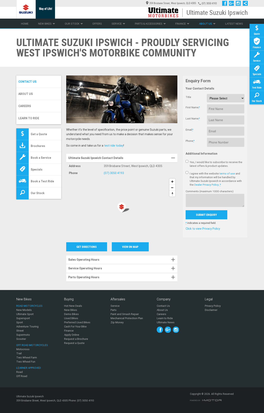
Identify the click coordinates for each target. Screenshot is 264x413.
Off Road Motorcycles (32, 345)
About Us (205, 23)
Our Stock (72, 23)
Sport (19, 322)
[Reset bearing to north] (172, 194)
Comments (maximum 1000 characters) (209, 191)
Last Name (193, 118)
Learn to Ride (28, 118)
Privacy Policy (213, 306)
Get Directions (87, 246)
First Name (193, 107)
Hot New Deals (73, 306)
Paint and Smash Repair (125, 314)
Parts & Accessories (148, 23)
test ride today (113, 145)
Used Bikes (71, 318)
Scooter (21, 339)
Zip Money (117, 322)
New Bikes (45, 23)
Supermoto (23, 335)
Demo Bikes (71, 314)
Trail (19, 353)
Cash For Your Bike (75, 326)
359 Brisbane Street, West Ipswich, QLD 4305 (172, 3)
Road (19, 372)
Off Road (21, 376)
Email (189, 129)
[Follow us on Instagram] (239, 3)
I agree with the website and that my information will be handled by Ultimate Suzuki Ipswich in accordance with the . (216, 179)
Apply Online (71, 335)
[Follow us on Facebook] (225, 3)
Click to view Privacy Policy (203, 228)
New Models (24, 310)
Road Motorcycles (29, 306)
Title (188, 97)
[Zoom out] (172, 188)
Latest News (234, 23)
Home (24, 23)
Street (20, 330)
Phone (190, 141)
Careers (24, 106)
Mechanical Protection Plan (127, 318)
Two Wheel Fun (25, 361)
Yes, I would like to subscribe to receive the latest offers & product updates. (216, 164)
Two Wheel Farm (26, 357)
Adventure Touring (27, 326)
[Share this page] (244, 3)
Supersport (23, 318)
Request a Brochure (76, 339)
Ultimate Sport (25, 314)
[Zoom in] (172, 182)
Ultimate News (165, 322)
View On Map (130, 246)
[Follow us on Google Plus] (232, 3)
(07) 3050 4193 (209, 3)
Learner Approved (28, 368)
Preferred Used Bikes (77, 322)
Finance (180, 23)
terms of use (227, 173)
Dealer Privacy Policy (206, 184)
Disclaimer (211, 310)
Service (117, 23)
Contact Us (27, 82)
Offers (97, 23)
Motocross (22, 349)
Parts (114, 310)
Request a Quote (74, 343)
